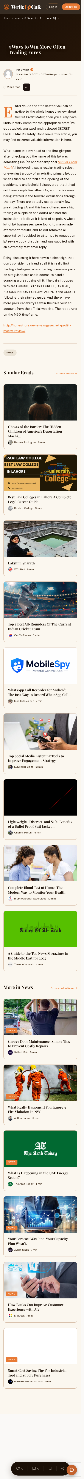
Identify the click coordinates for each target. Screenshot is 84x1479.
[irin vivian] (8, 74)
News (17, 18)
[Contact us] (72, 1470)
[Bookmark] (50, 1468)
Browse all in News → (64, 988)
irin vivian (22, 70)
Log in (53, 7)
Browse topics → (66, 373)
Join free (71, 7)
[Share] (62, 1468)
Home (7, 18)
